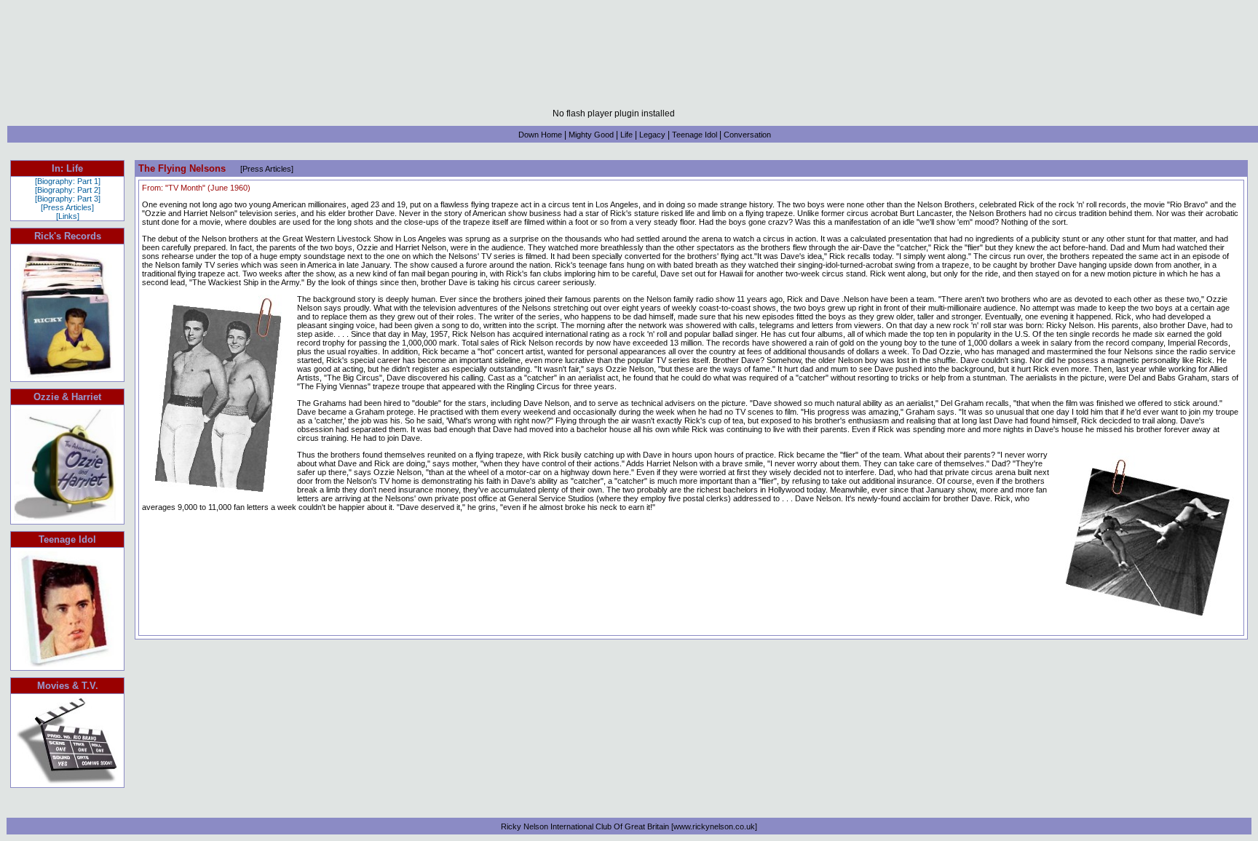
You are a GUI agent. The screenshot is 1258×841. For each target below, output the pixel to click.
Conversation (747, 134)
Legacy (652, 134)
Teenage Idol (694, 134)
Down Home (540, 134)
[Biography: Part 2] (67, 190)
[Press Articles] (67, 207)
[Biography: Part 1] (67, 181)
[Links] (67, 216)
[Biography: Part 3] (67, 198)
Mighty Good (591, 134)
